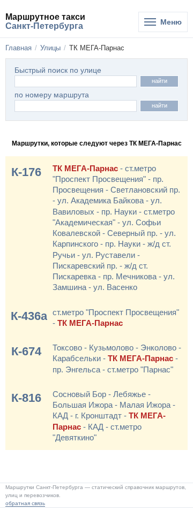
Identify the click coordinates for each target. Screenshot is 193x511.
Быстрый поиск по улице (57, 70)
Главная (18, 48)
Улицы (50, 48)
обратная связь (25, 503)
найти (159, 81)
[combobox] (75, 106)
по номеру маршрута (51, 95)
